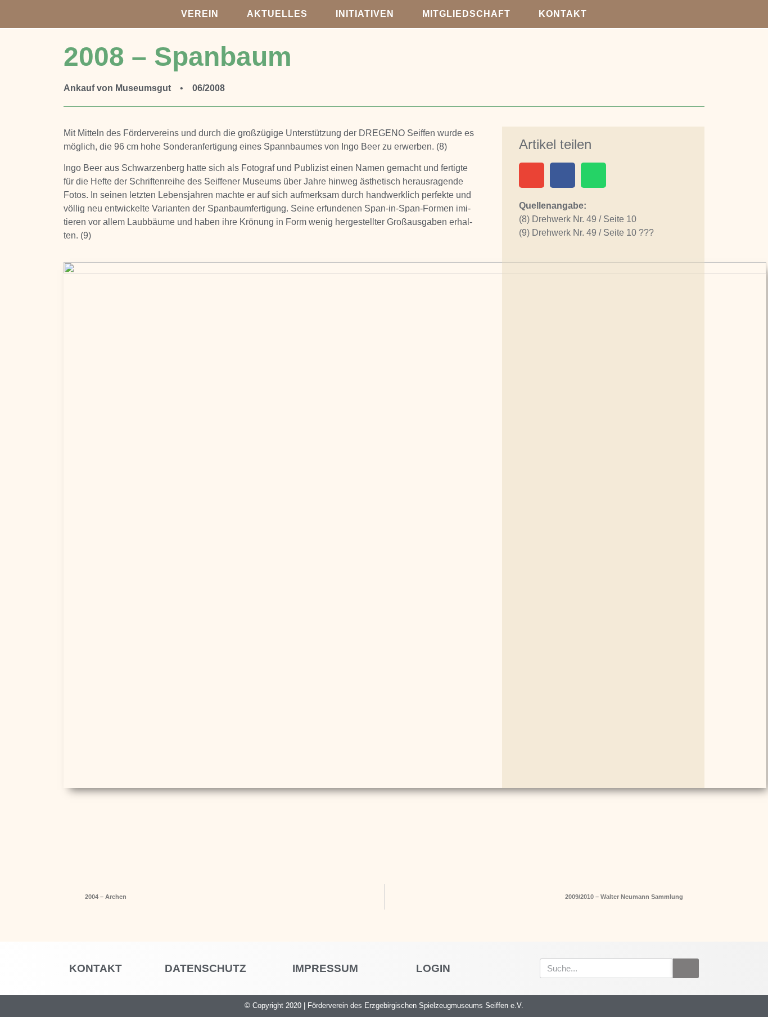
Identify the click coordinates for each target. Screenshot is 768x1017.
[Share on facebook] (562, 175)
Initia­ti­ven (365, 14)
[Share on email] (531, 175)
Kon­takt (563, 14)
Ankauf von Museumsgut (117, 88)
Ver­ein (200, 14)
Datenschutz (205, 968)
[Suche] (686, 968)
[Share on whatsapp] (593, 175)
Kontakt (95, 968)
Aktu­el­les (277, 14)
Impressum (325, 968)
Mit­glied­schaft (466, 14)
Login (433, 968)
